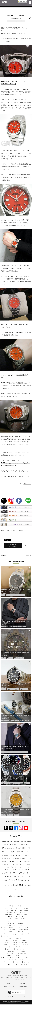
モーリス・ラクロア (11, 912)
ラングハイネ (8, 919)
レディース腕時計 (24, 910)
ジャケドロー (24, 921)
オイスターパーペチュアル (13, 689)
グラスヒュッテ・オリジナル (20, 942)
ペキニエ (12, 944)
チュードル (21, 867)
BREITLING (23, 841)
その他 (16, 964)
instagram (17, 996)
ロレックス (16, 20)
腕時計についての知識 (22, 914)
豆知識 (22, 657)
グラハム (26, 962)
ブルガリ (16, 876)
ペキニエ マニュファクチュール (11, 908)
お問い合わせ (23, 983)
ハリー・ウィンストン (20, 947)
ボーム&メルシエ (8, 962)
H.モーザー (6, 957)
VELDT (9, 964)
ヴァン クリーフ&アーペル (10, 910)
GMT (2, 28)
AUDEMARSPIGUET (7, 841)
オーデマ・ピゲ (9, 855)
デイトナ (7, 870)
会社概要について (23, 986)
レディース (10, 949)
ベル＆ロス (22, 951)
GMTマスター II (6, 783)
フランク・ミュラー (11, 951)
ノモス (5, 944)
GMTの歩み (11, 906)
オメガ (20, 852)
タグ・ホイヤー (20, 864)
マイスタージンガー (11, 925)
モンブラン (26, 957)
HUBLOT (6, 844)
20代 (4, 595)
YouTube (7, 852)
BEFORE (4, 555)
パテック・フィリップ (13, 873)
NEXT (28, 555)
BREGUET (12, 626)
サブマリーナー (24, 689)
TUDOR (13, 720)
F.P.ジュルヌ (23, 953)
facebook (10, 996)
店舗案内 (9, 983)
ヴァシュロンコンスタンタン (10, 934)
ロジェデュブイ (21, 923)
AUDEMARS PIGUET (7, 751)
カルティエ (19, 855)
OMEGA (17, 595)
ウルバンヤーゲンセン (11, 953)
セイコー (6, 864)
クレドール (20, 906)
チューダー (20, 720)
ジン (25, 955)
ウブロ (13, 852)
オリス (21, 960)
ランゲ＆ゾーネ (7, 936)
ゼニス (12, 864)
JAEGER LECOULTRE (22, 751)
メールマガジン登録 (17, 896)
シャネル (17, 858)
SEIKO (24, 848)
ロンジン (24, 938)
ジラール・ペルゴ (9, 914)
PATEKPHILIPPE (9, 848)
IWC (3, 720)
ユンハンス (23, 940)
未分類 (23, 964)
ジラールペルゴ (10, 923)
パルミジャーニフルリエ (11, 921)
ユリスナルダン (16, 957)
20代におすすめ (10, 595)
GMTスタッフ (27, 484)
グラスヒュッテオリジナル (21, 919)
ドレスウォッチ (15, 870)
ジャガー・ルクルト (15, 861)
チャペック (25, 908)
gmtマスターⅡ (14, 783)
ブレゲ (22, 876)
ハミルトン (18, 962)
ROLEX (9, 20)
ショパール (8, 955)
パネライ (26, 873)
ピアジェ (7, 942)
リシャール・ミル (20, 949)
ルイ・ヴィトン (12, 960)
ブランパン (17, 955)
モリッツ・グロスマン (11, 940)
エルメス (10, 916)
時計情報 (22, 20)
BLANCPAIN (5, 626)
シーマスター (23, 858)
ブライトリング (7, 876)
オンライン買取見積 (9, 986)
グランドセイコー (9, 858)
